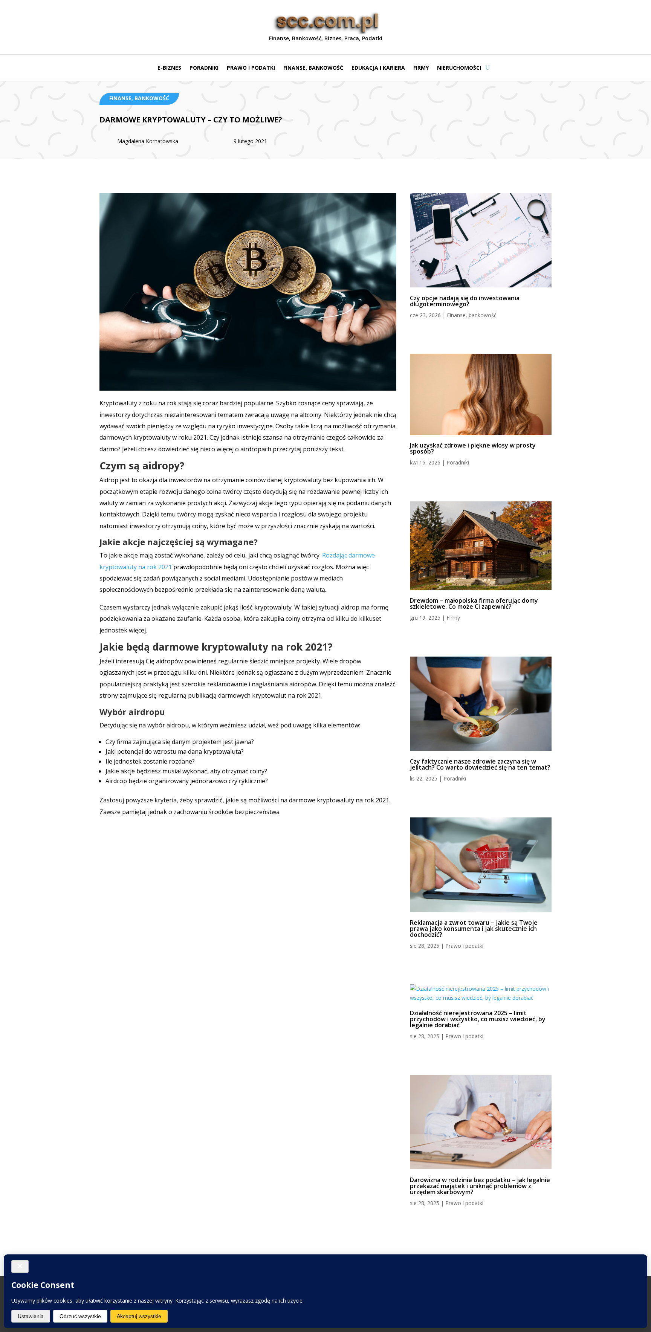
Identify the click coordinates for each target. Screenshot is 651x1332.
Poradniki (204, 68)
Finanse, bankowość (313, 68)
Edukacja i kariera (378, 68)
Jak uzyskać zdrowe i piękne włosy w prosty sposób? (473, 448)
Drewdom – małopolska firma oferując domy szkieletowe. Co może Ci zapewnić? (474, 603)
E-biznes (169, 68)
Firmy (421, 68)
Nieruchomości (459, 68)
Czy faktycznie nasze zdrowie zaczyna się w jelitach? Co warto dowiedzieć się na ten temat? (480, 764)
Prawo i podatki (251, 68)
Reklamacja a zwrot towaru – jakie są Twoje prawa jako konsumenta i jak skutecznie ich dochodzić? (474, 928)
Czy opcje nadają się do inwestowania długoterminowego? (465, 301)
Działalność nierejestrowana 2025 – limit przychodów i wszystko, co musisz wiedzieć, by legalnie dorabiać (478, 1019)
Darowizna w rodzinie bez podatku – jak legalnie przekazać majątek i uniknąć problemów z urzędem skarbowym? (480, 1186)
